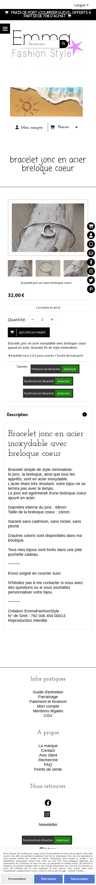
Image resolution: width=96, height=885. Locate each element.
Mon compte (48, 706)
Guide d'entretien (48, 692)
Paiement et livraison (48, 701)
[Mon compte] (91, 235)
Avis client (48, 755)
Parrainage (48, 697)
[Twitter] (91, 280)
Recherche (48, 760)
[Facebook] (91, 262)
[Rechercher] (64, 44)
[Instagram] (91, 271)
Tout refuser (48, 879)
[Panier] (91, 226)
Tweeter (22, 366)
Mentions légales (48, 711)
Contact (48, 750)
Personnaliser (17, 879)
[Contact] (91, 253)
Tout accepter (79, 879)
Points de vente (48, 769)
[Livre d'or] (91, 244)
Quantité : (17, 319)
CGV (48, 715)
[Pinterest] (91, 289)
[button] (82, 268)
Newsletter (48, 824)
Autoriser (70, 369)
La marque (48, 746)
